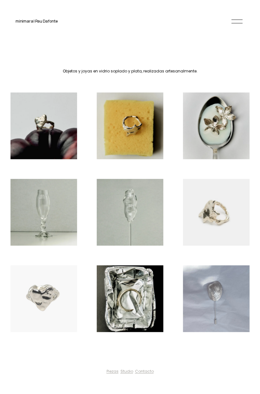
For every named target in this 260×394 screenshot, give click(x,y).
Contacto (144, 371)
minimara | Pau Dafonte (37, 21)
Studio (126, 371)
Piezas (113, 371)
